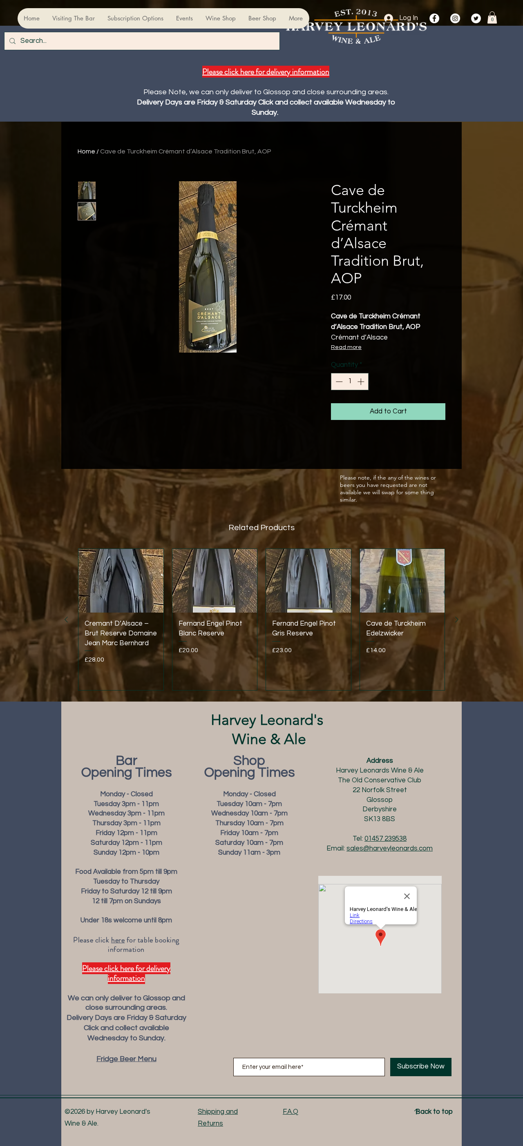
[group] (261, 619)
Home (86, 151)
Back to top (434, 1111)
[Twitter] (476, 18)
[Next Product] (457, 619)
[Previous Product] (66, 619)
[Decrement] (338, 381)
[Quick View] (120, 581)
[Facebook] (434, 18)
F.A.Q (290, 1111)
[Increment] (361, 381)
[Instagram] (455, 18)
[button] (492, 17)
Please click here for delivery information (265, 72)
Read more (346, 347)
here (118, 940)
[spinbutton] (349, 381)
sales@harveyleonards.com (389, 848)
